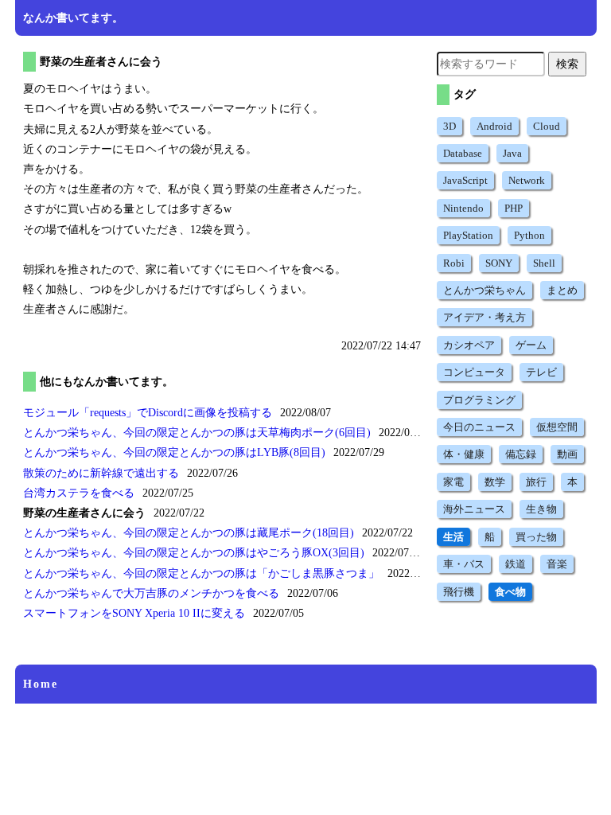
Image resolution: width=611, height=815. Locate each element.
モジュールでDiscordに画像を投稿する (147, 413)
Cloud (546, 126)
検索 (567, 63)
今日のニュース (479, 427)
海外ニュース (474, 509)
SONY (498, 263)
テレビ (541, 372)
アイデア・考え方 (484, 317)
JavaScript (465, 180)
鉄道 (515, 564)
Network (526, 180)
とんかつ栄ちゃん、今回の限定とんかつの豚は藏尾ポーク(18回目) (188, 533)
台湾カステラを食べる (78, 493)
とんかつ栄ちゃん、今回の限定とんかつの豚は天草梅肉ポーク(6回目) (197, 433)
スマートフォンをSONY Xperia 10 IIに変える (134, 613)
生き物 (541, 509)
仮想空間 (557, 427)
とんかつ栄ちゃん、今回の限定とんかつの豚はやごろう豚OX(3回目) (193, 553)
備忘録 (520, 454)
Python (529, 235)
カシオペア (469, 345)
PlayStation (468, 235)
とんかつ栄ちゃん (484, 290)
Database (462, 153)
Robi (454, 263)
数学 (495, 482)
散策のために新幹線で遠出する (101, 473)
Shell (544, 263)
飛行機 (458, 592)
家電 (453, 482)
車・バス (464, 564)
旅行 (536, 482)
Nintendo (463, 208)
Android (494, 126)
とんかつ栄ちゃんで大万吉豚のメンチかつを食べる (151, 593)
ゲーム (531, 345)
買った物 (536, 537)
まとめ (562, 290)
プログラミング (479, 400)
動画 (567, 454)
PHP (513, 208)
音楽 (557, 564)
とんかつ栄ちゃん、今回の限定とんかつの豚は (195, 573)
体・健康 (464, 454)
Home (40, 684)
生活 (453, 537)
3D (449, 126)
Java (512, 153)
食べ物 (510, 592)
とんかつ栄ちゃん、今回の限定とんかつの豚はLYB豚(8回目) (174, 452)
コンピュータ (474, 372)
